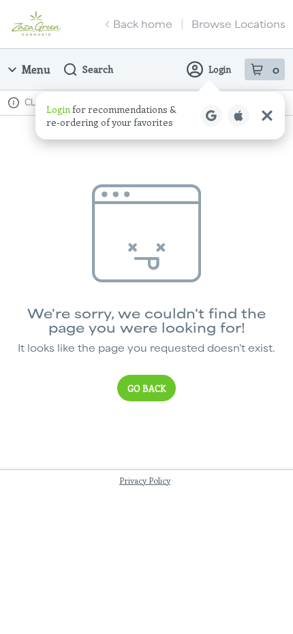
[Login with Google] (211, 116)
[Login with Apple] (238, 116)
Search (97, 69)
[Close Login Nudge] (267, 115)
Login (220, 69)
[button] (160, 115)
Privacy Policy (144, 480)
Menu (36, 69)
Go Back (146, 388)
